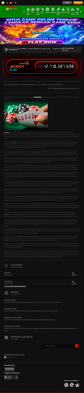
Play (13, 70)
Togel (47, 12)
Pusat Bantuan (42, 85)
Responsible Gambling (11, 85)
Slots (33, 12)
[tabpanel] (42, 31)
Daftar (78, 2)
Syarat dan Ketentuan (56, 85)
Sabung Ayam (77, 13)
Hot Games (28, 13)
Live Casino (38, 13)
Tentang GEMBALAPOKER (28, 85)
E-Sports (73, 13)
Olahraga (53, 12)
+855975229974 (49, 346)
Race (42, 12)
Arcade (63, 12)
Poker (68, 12)
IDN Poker (6, 132)
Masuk (67, 2)
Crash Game (58, 13)
